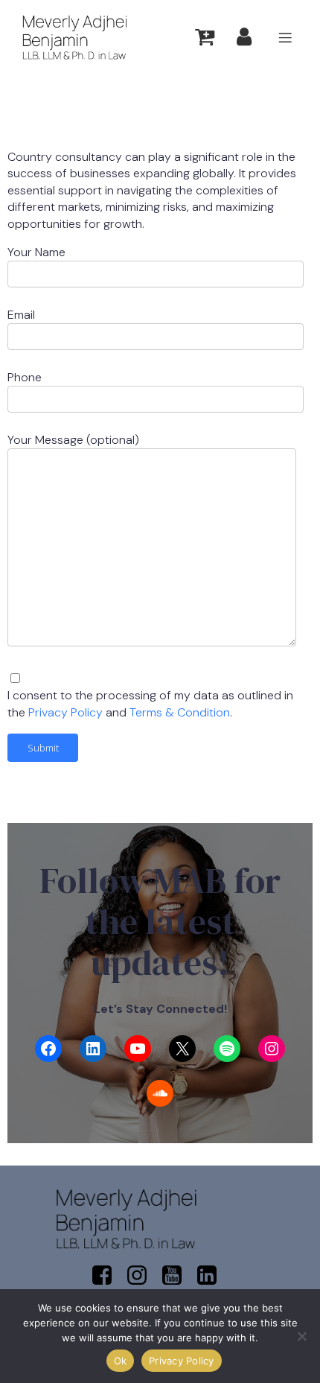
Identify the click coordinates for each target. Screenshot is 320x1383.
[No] (301, 1336)
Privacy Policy (67, 712)
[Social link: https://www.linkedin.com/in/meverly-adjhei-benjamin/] (212, 1276)
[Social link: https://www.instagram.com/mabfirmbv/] (142, 1276)
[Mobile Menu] (285, 37)
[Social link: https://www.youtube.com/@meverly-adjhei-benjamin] (177, 1276)
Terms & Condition (179, 712)
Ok (120, 1361)
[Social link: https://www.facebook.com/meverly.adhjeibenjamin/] (107, 1276)
